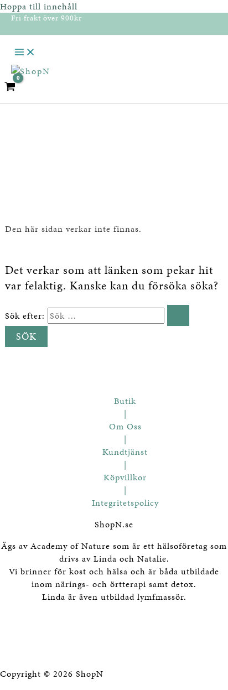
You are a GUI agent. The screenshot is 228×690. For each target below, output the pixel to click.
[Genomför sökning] (178, 315)
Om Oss (125, 426)
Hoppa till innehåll (38, 6)
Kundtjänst (125, 451)
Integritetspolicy (125, 502)
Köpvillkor (125, 477)
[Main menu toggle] (25, 53)
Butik (125, 401)
